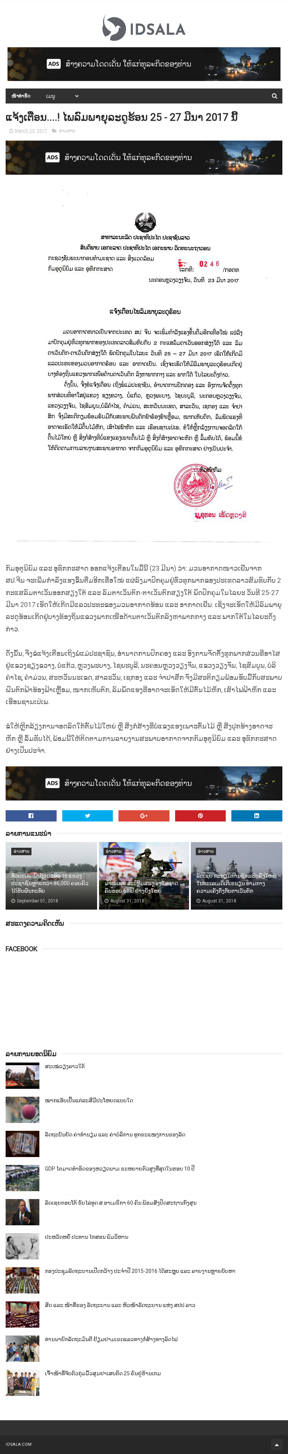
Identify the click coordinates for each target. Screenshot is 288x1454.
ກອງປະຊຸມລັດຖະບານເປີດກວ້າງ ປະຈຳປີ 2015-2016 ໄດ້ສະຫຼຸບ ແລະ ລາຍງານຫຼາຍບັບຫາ (140, 1271)
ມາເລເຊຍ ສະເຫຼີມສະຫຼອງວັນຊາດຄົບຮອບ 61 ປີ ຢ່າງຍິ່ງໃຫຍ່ (141, 887)
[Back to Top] (276, 1444)
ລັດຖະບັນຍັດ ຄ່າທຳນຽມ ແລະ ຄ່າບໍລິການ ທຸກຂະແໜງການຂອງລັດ (115, 1135)
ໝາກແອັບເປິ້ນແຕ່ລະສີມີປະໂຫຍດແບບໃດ (89, 1100)
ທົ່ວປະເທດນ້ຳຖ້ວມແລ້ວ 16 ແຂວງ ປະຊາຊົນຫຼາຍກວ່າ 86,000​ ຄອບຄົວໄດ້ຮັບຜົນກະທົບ (49, 883)
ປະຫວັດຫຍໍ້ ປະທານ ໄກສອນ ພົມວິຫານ (86, 1237)
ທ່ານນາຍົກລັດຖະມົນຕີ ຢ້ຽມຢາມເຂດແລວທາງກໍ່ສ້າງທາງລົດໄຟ (111, 1339)
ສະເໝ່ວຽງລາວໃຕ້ (65, 1066)
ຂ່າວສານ (67, 130)
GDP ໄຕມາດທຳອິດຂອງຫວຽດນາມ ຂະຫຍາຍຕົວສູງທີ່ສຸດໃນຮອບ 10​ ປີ (120, 1169)
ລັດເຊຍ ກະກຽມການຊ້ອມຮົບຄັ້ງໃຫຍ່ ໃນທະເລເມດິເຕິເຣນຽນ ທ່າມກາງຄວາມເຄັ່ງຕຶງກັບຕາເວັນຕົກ (236, 883)
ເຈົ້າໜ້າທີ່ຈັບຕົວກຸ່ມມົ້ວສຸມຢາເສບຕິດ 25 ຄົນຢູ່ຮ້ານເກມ (103, 1373)
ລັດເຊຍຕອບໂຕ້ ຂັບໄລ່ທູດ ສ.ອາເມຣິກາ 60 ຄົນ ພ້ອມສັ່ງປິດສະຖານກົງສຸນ (120, 1203)
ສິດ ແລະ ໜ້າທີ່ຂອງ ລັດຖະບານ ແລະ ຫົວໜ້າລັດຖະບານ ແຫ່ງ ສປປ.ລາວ (120, 1305)
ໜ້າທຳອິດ (21, 96)
